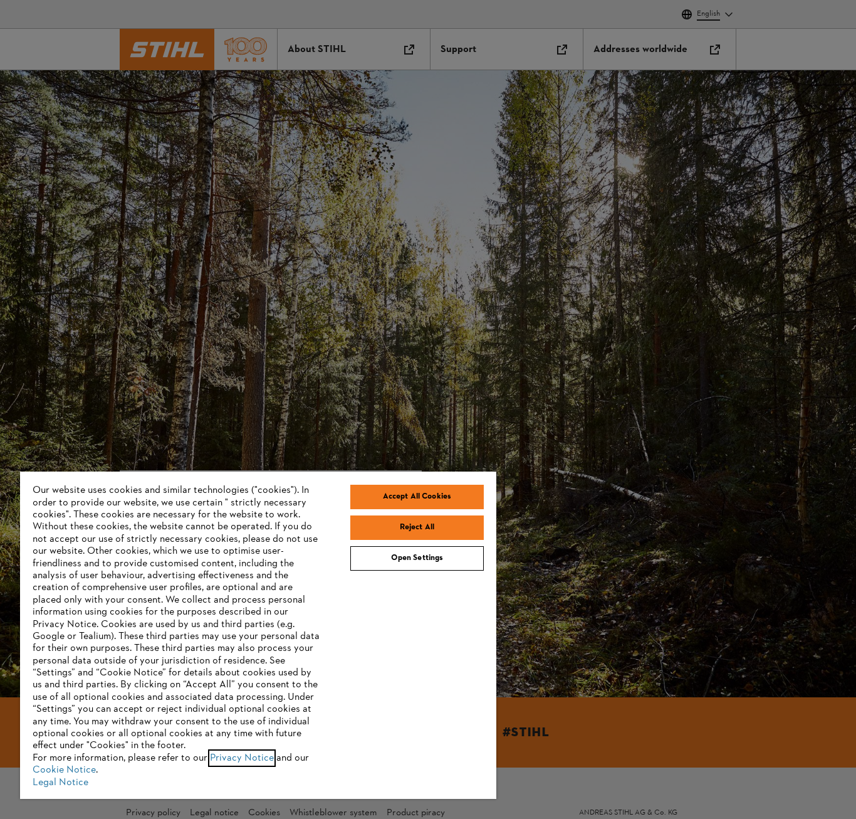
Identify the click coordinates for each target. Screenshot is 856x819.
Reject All (417, 527)
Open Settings (417, 558)
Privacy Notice (242, 758)
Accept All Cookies (417, 496)
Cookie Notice (64, 770)
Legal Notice (60, 783)
